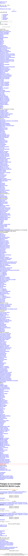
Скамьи (1, 436)
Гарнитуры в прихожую (5, 461)
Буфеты (1, 448)
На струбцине (3, 284)
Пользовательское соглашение (6, 477)
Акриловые (2, 90)
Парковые (2, 328)
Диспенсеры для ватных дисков (7, 60)
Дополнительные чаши (5, 207)
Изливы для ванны (4, 151)
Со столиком (3, 298)
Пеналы (2, 36)
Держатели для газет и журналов (7, 53)
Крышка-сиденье (4, 127)
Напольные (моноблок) (5, 124)
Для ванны (2, 145)
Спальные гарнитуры (5, 459)
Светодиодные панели (5, 268)
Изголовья (2, 395)
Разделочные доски (4, 210)
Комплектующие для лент (6, 320)
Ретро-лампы (3, 342)
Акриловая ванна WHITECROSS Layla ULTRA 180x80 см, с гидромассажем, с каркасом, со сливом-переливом (13, 492)
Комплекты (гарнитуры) (5, 31)
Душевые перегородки (5, 114)
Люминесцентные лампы (5, 379)
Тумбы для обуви (4, 427)
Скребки (2, 80)
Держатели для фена (4, 58)
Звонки (1, 365)
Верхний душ (3, 157)
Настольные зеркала (4, 456)
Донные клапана (3, 140)
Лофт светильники (4, 264)
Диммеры (2, 364)
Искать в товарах (4, 24)
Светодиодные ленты (5, 312)
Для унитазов (3, 171)
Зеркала (1, 35)
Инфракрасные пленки (5, 217)
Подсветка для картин (5, 278)
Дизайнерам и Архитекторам (6, 478)
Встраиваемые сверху (5, 134)
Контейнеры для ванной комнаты (7, 66)
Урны (1, 86)
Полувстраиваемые (4, 137)
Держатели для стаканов (5, 56)
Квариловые (3, 94)
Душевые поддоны (4, 112)
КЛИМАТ (2, 231)
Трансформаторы (4, 369)
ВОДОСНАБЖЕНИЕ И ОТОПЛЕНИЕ (18, 230)
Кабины (2, 106)
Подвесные (2, 119)
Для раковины (3, 144)
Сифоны (2, 221)
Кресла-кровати (3, 401)
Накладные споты (4, 292)
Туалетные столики (4, 420)
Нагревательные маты (5, 213)
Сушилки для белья (4, 85)
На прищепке (3, 286)
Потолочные (3, 234)
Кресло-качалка (3, 405)
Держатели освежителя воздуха (7, 59)
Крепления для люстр (5, 246)
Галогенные (2, 352)
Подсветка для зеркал (5, 277)
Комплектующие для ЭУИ (6, 372)
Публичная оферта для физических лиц (9, 547)
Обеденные (2, 408)
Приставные (3, 121)
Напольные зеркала (4, 455)
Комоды (2, 42)
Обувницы (2, 446)
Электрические (3, 196)
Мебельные (2, 266)
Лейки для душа (3, 163)
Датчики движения (4, 366)
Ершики (2, 63)
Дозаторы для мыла (4, 62)
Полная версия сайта (4, 549)
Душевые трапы (3, 225)
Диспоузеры (2, 206)
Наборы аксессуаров (4, 73)
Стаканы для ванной (4, 82)
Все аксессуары (3, 49)
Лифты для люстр (4, 244)
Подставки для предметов (6, 74)
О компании (5, 14)
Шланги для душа (4, 166)
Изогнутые (2, 301)
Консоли (2, 43)
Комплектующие (3, 46)
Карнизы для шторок (4, 100)
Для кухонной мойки (4, 149)
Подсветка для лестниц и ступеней (8, 279)
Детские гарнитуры (4, 462)
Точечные (2, 253)
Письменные (3, 421)
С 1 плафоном (3, 272)
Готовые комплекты (4, 146)
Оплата (4, 16)
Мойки (1, 204)
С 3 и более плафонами (5, 291)
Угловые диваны (3, 386)
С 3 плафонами (3, 274)
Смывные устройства (5, 190)
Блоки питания (3, 313)
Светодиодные (3, 341)
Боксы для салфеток (4, 50)
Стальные (2, 92)
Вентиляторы (3, 381)
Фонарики (2, 331)
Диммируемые (3, 353)
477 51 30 (3, 1)
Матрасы (2, 394)
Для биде (2, 150)
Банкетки (2, 40)
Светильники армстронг (5, 333)
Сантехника (2, 29)
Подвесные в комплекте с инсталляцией (9, 120)
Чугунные (2, 93)
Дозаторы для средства (5, 208)
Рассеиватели (3, 318)
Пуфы (1, 434)
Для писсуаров (3, 174)
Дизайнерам (5, 18)
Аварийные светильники (5, 374)
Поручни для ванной (4, 78)
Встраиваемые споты (4, 293)
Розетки (2, 360)
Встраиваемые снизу (4, 136)
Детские (2, 285)
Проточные (2, 200)
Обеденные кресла (4, 402)
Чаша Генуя (2, 126)
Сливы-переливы (4, 102)
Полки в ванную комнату (5, 76)
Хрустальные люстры (5, 237)
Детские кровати (3, 393)
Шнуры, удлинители (4, 367)
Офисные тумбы (3, 431)
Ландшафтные (3, 324)
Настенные (2, 255)
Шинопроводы (3, 260)
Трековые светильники (5, 305)
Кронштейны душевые (5, 158)
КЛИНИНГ (7, 231)
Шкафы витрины (4, 442)
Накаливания (3, 354)
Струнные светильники (5, 259)
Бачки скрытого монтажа (5, 179)
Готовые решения (4, 37)
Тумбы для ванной (4, 428)
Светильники (3, 45)
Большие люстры (4, 238)
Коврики (2, 65)
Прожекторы (3, 325)
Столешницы (3, 133)
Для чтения (2, 300)
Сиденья (2, 79)
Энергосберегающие (4, 351)
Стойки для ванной (4, 83)
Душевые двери (3, 111)
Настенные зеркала (4, 454)
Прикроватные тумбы (5, 426)
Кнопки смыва (3, 178)
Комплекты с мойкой (4, 205)
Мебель (1, 382)
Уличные (2, 322)
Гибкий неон (3, 315)
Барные (1, 409)
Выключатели (3, 362)
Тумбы (1, 39)
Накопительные (3, 199)
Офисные (2, 283)
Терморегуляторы (4, 218)
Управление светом (4, 241)
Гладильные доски (4, 52)
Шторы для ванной (4, 87)
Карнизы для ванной (4, 64)
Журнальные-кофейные (5, 415)
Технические (3, 355)
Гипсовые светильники (5, 265)
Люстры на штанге (4, 240)
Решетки (2, 227)
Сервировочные (3, 418)
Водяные (2, 194)
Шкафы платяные (4, 439)
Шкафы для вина (4, 449)
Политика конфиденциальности (7, 548)
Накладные (2, 132)
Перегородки (3, 191)
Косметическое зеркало (5, 69)
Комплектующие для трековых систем (8, 261)
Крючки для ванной (4, 70)
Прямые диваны (3, 385)
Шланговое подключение (5, 169)
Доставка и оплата (4, 541)
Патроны (2, 358)
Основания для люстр (5, 247)
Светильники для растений (6, 267)
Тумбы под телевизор (5, 429)
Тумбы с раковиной (4, 32)
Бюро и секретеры (4, 447)
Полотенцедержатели (5, 77)
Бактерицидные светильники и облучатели (9, 270)
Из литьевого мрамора (5, 91)
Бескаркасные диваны (5, 388)
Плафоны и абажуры (4, 243)
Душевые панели (4, 160)
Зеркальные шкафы (4, 33)
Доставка (5, 15)
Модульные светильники (5, 337)
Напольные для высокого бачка (7, 125)
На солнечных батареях (5, 327)
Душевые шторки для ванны (6, 113)
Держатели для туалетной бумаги (7, 57)
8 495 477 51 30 (3, 525)
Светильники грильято (5, 334)
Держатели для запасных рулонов (7, 55)
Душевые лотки (3, 226)
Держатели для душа (4, 167)
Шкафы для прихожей (5, 445)
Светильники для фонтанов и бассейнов (9, 380)
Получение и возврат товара (6, 475)
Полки (1, 44)
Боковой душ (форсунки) (5, 161)
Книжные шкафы (4, 441)
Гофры (1, 223)
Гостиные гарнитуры (4, 460)
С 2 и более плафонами (5, 297)
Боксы (1, 107)
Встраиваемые (3, 252)
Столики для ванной (4, 84)
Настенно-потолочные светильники (8, 263)
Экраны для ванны (4, 97)
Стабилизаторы (3, 368)
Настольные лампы (4, 339)
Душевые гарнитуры (4, 154)
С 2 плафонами (3, 273)
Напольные (2, 139)
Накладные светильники (5, 254)
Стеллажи (2, 451)
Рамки (1, 361)
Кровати (2, 392)
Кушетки (2, 389)
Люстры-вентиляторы (5, 245)
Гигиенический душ (4, 165)
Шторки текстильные (5, 99)
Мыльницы (2, 72)
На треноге (2, 299)
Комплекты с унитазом (5, 172)
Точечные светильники (5, 338)
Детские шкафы (3, 440)
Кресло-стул (2, 404)
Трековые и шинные (4, 257)
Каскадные (2, 239)
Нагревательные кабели (5, 214)
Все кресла (2, 399)
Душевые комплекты (4, 156)
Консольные (2, 417)
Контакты (5, 19)
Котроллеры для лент (4, 319)
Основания (2, 397)
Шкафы (1, 38)
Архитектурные (3, 326)
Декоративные (3, 281)
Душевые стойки (4, 159)
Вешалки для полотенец (5, 51)
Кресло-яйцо (3, 406)
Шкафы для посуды (4, 444)
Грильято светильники (5, 377)
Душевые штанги (4, 164)
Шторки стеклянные (4, 98)
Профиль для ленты (4, 314)
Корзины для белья (4, 67)
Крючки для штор (4, 71)
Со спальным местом (4, 387)
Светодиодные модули (5, 317)
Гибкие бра (2, 275)
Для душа (2, 147)
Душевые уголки (4, 110)
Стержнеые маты (4, 216)
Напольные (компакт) (5, 123)
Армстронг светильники (5, 375)
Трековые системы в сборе (6, 258)
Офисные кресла (3, 400)
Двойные (2, 138)
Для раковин (3, 176)
